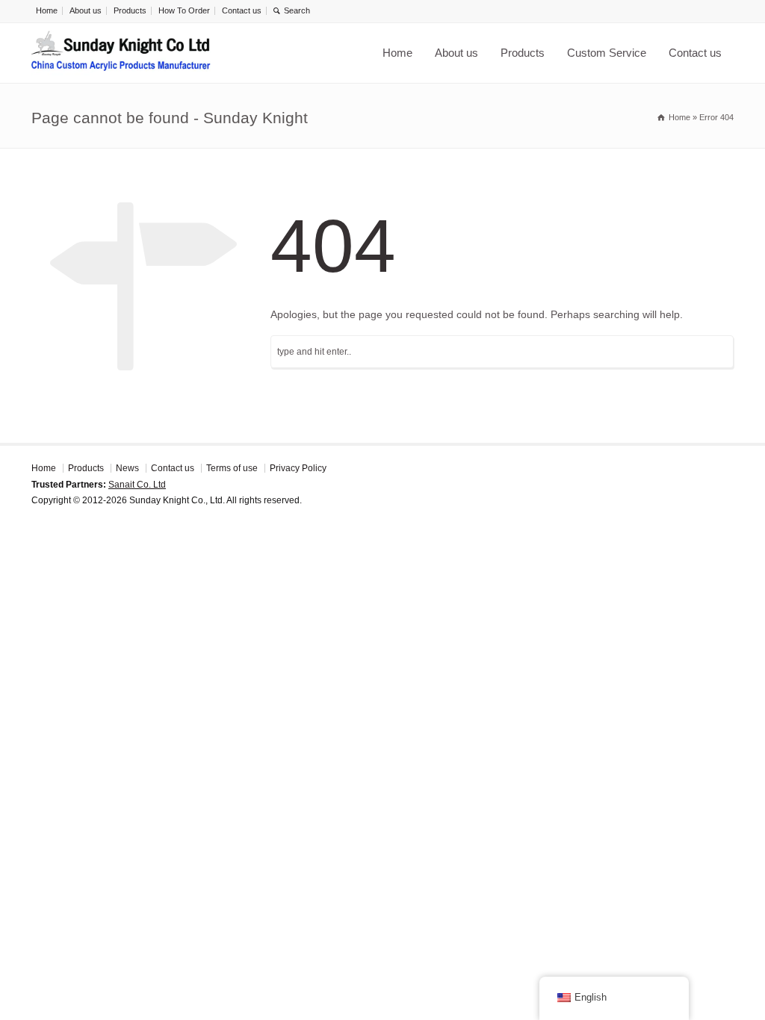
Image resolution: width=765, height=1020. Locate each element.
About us (85, 10)
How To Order (184, 10)
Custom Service (606, 52)
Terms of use (232, 468)
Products (130, 10)
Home (47, 10)
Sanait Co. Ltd (137, 484)
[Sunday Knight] (121, 53)
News (127, 468)
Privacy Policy (298, 468)
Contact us (241, 10)
